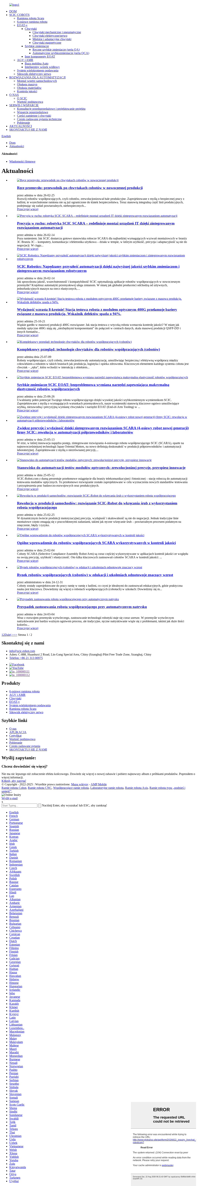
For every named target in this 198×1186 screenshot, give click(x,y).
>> (15, 634)
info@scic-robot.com (22, 651)
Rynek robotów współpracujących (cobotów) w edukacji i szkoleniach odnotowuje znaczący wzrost (95, 575)
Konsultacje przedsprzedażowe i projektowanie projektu (51, 108)
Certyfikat (15, 735)
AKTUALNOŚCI (20, 126)
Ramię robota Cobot (14, 787)
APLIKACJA (17, 732)
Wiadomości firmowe (22, 161)
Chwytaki (31, 28)
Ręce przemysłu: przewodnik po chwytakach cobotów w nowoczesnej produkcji (80, 188)
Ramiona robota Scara (30, 18)
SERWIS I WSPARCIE (24, 105)
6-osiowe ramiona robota (32, 21)
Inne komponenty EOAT (40, 56)
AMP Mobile (99, 784)
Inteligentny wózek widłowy (42, 67)
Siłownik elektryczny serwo (34, 74)
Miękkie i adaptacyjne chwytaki (51, 39)
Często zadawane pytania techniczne (39, 119)
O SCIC (22, 98)
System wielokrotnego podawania (37, 70)
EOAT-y (22, 25)
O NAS (14, 94)
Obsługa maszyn (27, 84)
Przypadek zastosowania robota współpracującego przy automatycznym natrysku (82, 607)
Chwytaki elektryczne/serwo (49, 35)
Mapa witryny (79, 784)
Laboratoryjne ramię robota (107, 787)
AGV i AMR (25, 60)
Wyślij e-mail (10, 798)
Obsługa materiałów (29, 87)
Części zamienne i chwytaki (34, 115)
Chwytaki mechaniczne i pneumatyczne (56, 32)
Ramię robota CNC (40, 787)
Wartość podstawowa (30, 101)
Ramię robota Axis (136, 787)
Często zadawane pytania (24, 746)
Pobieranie (23, 122)
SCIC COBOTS (19, 14)
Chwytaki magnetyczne (46, 42)
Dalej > (9, 634)
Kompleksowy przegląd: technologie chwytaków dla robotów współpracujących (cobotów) (88, 349)
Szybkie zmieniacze (37, 46)
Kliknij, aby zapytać (14, 780)
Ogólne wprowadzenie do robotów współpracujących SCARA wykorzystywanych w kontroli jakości (96, 543)
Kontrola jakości (27, 91)
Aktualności (16, 146)
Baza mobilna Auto (36, 63)
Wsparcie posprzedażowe (32, 112)
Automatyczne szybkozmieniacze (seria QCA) (60, 53)
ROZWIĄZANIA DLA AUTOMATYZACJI (37, 77)
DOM (13, 11)
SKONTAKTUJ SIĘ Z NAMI (28, 129)
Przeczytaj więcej (27, 209)
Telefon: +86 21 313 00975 (26, 658)
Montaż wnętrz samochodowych (37, 81)
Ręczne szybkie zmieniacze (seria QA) (56, 49)
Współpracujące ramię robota (71, 787)
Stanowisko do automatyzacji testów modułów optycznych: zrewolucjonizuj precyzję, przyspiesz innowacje (101, 468)
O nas (12, 728)
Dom (12, 142)
